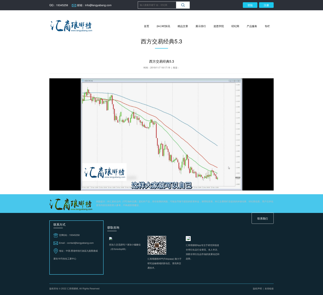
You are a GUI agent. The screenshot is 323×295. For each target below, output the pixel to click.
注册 (266, 5)
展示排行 (201, 26)
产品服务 (252, 26)
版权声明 (257, 288)
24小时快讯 (163, 26)
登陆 (250, 5)
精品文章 (183, 26)
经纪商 (235, 26)
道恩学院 (218, 26)
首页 (146, 26)
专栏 (267, 26)
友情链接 (269, 288)
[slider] (161, 187)
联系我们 (262, 218)
